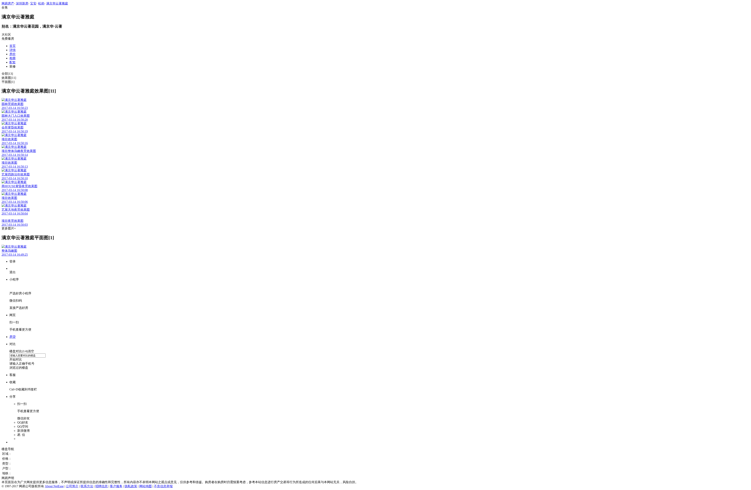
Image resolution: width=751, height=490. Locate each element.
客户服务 (116, 486)
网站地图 (145, 486)
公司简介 (72, 486)
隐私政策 (131, 486)
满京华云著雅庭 (57, 3)
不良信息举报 (163, 486)
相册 (12, 58)
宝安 (33, 3)
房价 (12, 54)
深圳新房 (22, 3)
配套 (12, 62)
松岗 (41, 3)
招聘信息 (101, 486)
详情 (12, 50)
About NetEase (54, 486)
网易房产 (8, 3)
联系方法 (87, 486)
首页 (12, 46)
